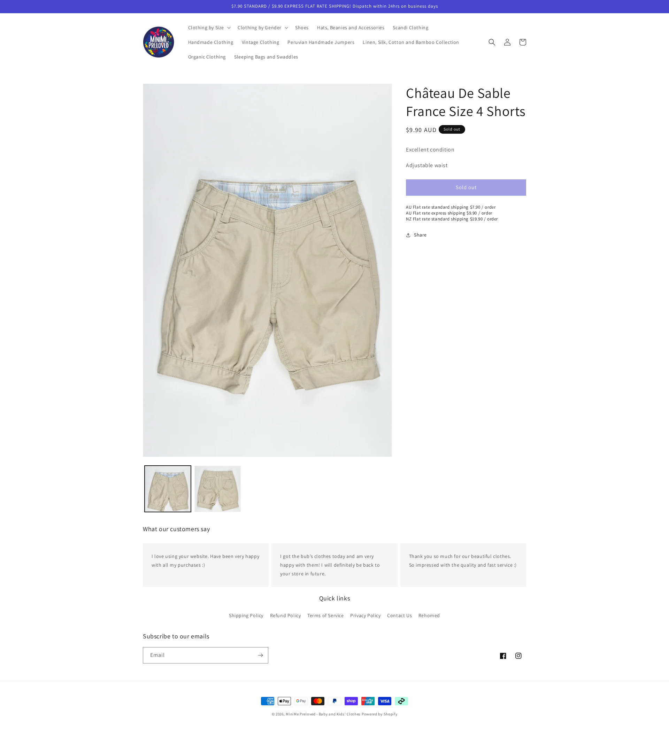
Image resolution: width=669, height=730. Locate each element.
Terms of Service (325, 615)
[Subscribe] (260, 655)
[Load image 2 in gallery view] (217, 489)
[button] (209, 27)
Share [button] (420, 235)
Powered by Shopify (380, 714)
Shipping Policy (246, 615)
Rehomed (429, 615)
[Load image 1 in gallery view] (168, 489)
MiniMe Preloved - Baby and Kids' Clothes (323, 714)
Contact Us (399, 615)
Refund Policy (285, 615)
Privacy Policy (365, 615)
